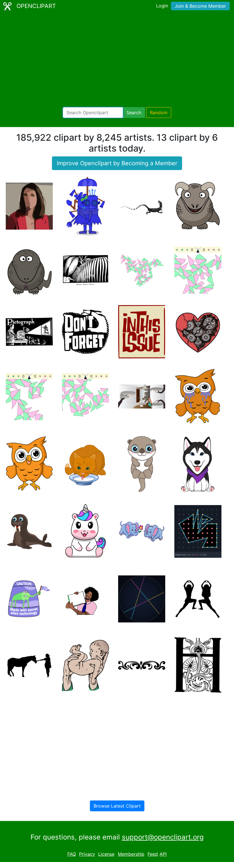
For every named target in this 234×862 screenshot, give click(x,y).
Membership (131, 854)
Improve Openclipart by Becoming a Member (117, 163)
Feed (153, 854)
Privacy (87, 854)
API (163, 854)
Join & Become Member (200, 6)
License (106, 854)
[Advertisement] (117, 60)
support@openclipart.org (163, 837)
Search (133, 112)
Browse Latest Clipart (117, 806)
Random (159, 112)
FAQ (71, 854)
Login (162, 6)
